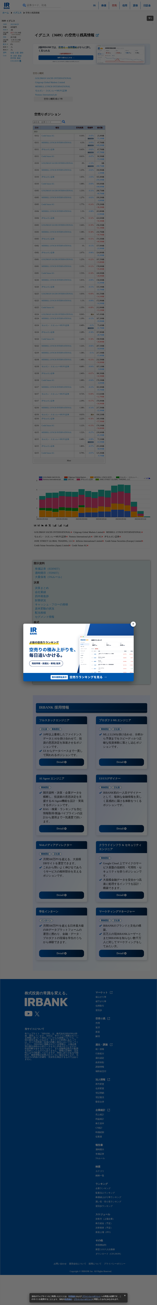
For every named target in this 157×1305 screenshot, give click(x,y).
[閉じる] (133, 624)
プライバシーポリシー (91, 1296)
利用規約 (72, 1296)
